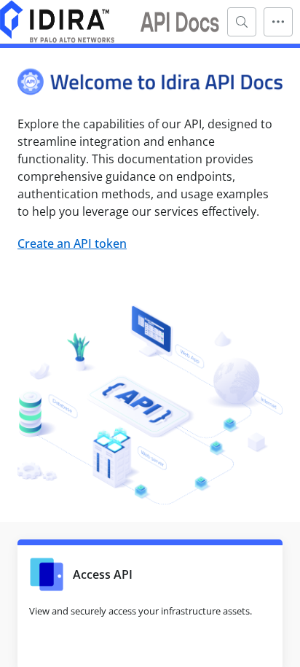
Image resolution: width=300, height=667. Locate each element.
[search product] (241, 21)
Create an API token (72, 243)
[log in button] (278, 21)
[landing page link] (110, 21)
